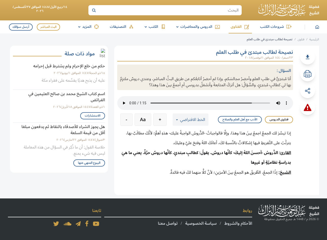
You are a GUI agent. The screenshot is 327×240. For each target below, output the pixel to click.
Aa (143, 119)
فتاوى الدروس (279, 119)
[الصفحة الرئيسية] (288, 10)
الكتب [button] (150, 26)
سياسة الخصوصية (201, 223)
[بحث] (93, 10)
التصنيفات (118, 26)
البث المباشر (48, 27)
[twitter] (56, 223)
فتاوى (301, 39)
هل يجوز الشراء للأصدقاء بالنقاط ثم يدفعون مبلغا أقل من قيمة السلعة (63, 130)
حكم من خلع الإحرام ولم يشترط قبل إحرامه (69, 66)
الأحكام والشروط (238, 223)
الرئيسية (314, 39)
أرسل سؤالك (21, 27)
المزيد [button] (83, 26)
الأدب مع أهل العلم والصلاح (240, 119)
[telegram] (78, 223)
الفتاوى (236, 26)
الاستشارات (92, 115)
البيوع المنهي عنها (89, 163)
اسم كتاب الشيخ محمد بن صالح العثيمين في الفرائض (66, 97)
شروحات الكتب (272, 26)
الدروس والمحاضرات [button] (193, 26)
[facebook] (87, 224)
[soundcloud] (67, 224)
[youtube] (96, 224)
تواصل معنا (168, 223)
